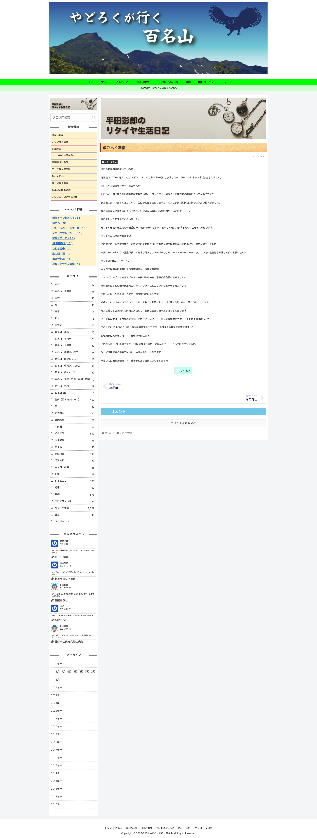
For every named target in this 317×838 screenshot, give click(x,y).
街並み (74, 325)
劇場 (74, 311)
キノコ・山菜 (74, 467)
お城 (74, 284)
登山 (180, 827)
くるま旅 (74, 433)
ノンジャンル (74, 521)
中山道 (74, 427)
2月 (93, 671)
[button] (94, 117)
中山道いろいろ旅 (165, 827)
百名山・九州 (74, 386)
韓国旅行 (74, 420)
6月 (69, 671)
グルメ (74, 447)
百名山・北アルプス (74, 359)
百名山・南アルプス (74, 372)
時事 (74, 488)
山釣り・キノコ (194, 827)
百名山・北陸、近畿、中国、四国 (74, 379)
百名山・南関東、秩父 (74, 352)
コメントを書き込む (183, 423)
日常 (74, 474)
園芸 (74, 515)
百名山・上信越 (74, 345)
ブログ (208, 827)
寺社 (74, 298)
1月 (57, 679)
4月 (81, 671)
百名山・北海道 (74, 291)
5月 (75, 671)
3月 (87, 671)
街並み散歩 (146, 827)
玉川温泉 (74, 440)
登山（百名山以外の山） (74, 399)
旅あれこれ (131, 827)
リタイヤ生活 (111, 162)
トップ (108, 827)
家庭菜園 (74, 454)
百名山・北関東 (74, 339)
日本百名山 (74, 393)
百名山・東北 (74, 332)
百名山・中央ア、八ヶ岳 (74, 366)
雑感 (74, 494)
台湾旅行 (74, 413)
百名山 (118, 827)
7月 (63, 671)
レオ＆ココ (74, 481)
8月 (57, 671)
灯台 (74, 318)
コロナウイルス (74, 501)
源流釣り (74, 460)
